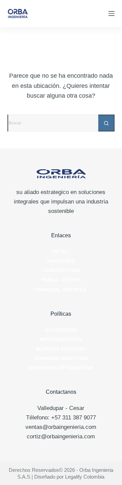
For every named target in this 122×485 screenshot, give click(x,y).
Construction (61, 270)
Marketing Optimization (61, 367)
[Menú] (111, 13)
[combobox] (53, 123)
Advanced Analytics (61, 358)
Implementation (61, 339)
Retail (61, 251)
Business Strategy (61, 348)
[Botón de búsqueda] (106, 123)
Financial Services (61, 289)
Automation (61, 330)
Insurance (61, 261)
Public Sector (61, 280)
